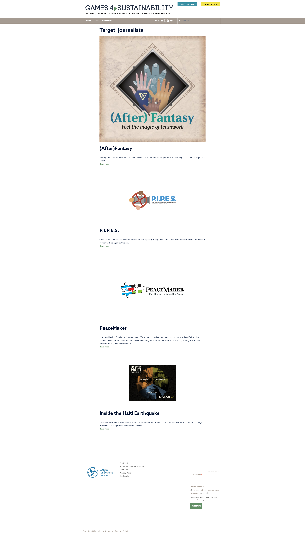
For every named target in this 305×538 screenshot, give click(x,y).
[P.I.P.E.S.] (152, 200)
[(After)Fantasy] (152, 89)
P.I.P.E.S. (109, 230)
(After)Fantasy (115, 148)
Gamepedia (107, 20)
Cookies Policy (125, 476)
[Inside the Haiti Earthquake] (152, 383)
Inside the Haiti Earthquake (129, 413)
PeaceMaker (113, 328)
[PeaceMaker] (152, 290)
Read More (104, 164)
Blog (96, 20)
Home (88, 20)
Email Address (196, 474)
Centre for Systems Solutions (118, 531)
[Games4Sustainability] (129, 7)
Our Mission (124, 463)
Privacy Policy (125, 472)
